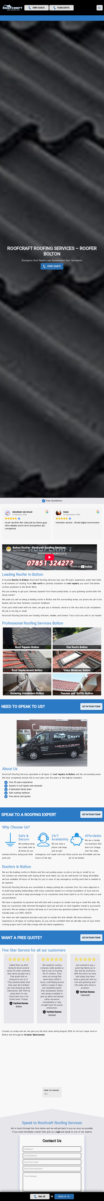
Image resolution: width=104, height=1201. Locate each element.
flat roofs (38, 583)
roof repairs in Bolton (64, 774)
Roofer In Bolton (20, 580)
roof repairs (72, 583)
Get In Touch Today (91, 706)
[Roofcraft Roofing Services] (12, 8)
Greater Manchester (34, 1035)
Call (58, 1132)
